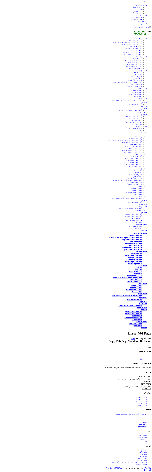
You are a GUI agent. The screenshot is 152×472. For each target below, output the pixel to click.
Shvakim (148, 468)
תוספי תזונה (143, 425)
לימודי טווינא (142, 405)
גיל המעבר (143, 441)
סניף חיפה (143, 454)
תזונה (145, 423)
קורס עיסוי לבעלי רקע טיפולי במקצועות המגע (131, 414)
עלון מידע (143, 456)
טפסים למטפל (142, 460)
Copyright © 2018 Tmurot (115, 468)
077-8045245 (140, 34)
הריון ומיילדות (142, 437)
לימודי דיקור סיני (141, 401)
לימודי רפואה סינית (140, 399)
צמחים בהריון (142, 439)
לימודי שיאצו (142, 403)
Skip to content (146, 2)
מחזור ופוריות (142, 435)
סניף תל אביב (142, 452)
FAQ (141, 359)
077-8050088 (140, 32)
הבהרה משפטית (141, 464)
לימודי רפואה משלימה (139, 397)
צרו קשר (144, 450)
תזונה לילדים (142, 427)
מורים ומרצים (142, 458)
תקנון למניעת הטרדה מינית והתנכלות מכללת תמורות (129, 462)
